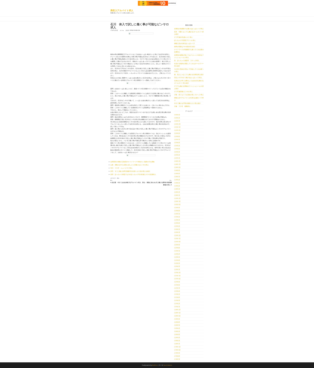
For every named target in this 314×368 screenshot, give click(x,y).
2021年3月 (177, 300)
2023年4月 (177, 223)
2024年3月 (177, 189)
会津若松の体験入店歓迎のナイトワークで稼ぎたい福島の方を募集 (132, 162)
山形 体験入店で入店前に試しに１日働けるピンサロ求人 (129, 165)
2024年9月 (177, 170)
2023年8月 (177, 211)
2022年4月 (177, 260)
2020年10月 (177, 316)
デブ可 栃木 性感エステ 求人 (183, 37)
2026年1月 (177, 121)
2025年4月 (177, 149)
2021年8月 (177, 285)
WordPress (155, 365)
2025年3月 (177, 152)
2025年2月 (177, 155)
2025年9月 (177, 133)
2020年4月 (177, 334)
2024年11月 (177, 164)
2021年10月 (177, 279)
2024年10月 (177, 167)
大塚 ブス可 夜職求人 (182, 106)
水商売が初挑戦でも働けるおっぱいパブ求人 (189, 29)
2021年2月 (177, 303)
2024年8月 (177, 173)
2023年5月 (177, 220)
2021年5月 (177, 294)
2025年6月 (177, 143)
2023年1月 (177, 232)
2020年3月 (177, 337)
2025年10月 (177, 130)
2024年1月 (177, 195)
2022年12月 (177, 235)
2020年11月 (177, 313)
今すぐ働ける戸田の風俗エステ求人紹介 (187, 103)
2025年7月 (177, 139)
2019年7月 (177, 359)
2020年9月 (177, 319)
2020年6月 (177, 328)
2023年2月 (177, 229)
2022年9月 (177, 245)
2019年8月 (177, 356)
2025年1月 (177, 158)
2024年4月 (177, 186)
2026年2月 (177, 118)
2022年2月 (177, 266)
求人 (118, 178)
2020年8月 (177, 322)
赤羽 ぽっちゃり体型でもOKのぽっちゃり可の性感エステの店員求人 (133, 174)
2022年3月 (177, 263)
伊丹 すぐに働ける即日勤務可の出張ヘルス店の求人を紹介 (130, 171)
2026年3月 (177, 115)
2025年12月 (177, 124)
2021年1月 (177, 307)
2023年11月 (177, 201)
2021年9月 (177, 282)
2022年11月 (177, 238)
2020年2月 (177, 341)
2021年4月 (177, 297)
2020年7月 (177, 325)
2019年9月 (177, 353)
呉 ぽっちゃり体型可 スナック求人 (186, 60)
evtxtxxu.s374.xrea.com (135, 30)
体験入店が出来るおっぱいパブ (184, 43)
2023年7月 (177, 214)
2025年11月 (177, 127)
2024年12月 (177, 161)
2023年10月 (177, 204)
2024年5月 (177, 183)
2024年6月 (177, 180)
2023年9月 (177, 208)
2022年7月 (177, 251)
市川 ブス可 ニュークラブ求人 (121, 168)
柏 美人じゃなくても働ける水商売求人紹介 (189, 74)
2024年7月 (177, 177)
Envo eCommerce (168, 365)
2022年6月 (177, 254)
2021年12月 (177, 273)
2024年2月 (177, 192)
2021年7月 (177, 288)
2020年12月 (177, 310)
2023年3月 (177, 226)
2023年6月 (177, 217)
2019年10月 (177, 350)
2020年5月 (177, 331)
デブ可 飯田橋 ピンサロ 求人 (183, 92)
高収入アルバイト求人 (121, 10)
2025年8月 (177, 136)
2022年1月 (177, 269)
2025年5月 (177, 146)
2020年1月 (177, 344)
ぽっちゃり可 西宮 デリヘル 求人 (185, 40)
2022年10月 (177, 242)
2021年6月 (177, 291)
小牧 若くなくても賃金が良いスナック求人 (189, 95)
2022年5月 (177, 257)
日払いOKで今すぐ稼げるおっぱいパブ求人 (188, 78)
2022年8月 (177, 248)
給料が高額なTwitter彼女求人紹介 (184, 46)
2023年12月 (177, 198)
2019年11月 (177, 347)
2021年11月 (177, 276)
